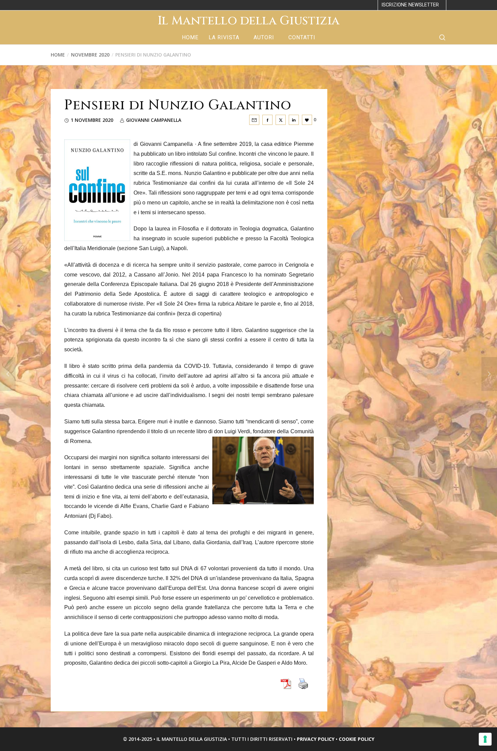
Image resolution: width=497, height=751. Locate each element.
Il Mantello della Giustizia (248, 21)
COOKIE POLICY (356, 739)
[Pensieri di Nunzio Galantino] (254, 120)
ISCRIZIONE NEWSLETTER (410, 5)
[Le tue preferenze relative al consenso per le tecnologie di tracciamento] (485, 739)
